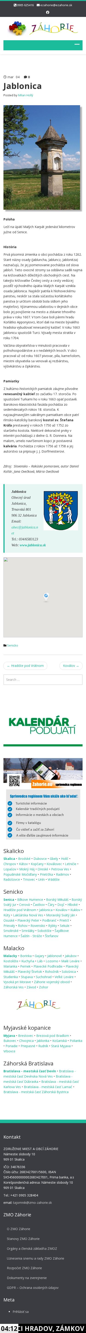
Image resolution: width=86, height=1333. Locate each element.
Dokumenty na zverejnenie (27, 1278)
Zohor (43, 987)
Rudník (43, 1046)
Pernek (25, 966)
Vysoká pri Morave (17, 982)
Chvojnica (27, 1040)
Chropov (10, 864)
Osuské (9, 920)
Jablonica (46, 910)
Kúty (7, 915)
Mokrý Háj (27, 869)
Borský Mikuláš (57, 899)
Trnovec (29, 879)
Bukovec (10, 1040)
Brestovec (26, 1035)
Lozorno (52, 961)
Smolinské (11, 930)
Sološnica (69, 971)
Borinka (26, 956)
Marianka (10, 966)
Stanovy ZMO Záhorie (23, 1238)
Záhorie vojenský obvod (52, 982)
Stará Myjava (61, 1046)
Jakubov (71, 956)
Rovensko (38, 925)
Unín (42, 879)
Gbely (54, 858)
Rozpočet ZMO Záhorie (24, 1268)
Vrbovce (9, 1051)
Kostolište (11, 961)
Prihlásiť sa (21, 1311)
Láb (40, 961)
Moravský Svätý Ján (61, 915)
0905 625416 (25, 5)
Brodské (24, 858)
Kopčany (37, 864)
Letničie (71, 864)
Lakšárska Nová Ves (28, 915)
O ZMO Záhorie (18, 1229)
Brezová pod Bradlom (53, 1035)
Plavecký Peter (28, 920)
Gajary (40, 956)
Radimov (63, 874)
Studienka (11, 977)
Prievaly (9, 925)
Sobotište (45, 930)
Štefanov (51, 936)
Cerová (25, 904)
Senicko (12, 645)
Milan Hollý (25, 95)
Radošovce (12, 879)
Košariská (60, 1040)
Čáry (51, 904)
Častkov (39, 904)
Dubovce (40, 858)
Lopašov (10, 869)
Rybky (53, 925)
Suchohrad (44, 977)
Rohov (23, 925)
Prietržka (47, 874)
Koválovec (55, 864)
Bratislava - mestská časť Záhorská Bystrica (36, 1092)
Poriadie (12, 1046)
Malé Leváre (70, 961)
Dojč (61, 904)
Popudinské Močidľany (20, 874)
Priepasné (28, 1046)
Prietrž (64, 920)
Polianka (76, 1040)
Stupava (27, 977)
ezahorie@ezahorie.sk (56, 5)
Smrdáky (28, 930)
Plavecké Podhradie (48, 966)
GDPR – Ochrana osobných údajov (32, 1287)
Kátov (24, 864)
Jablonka (43, 1040)
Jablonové (55, 956)
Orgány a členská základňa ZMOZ (32, 1248)
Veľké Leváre (65, 977)
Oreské (43, 869)
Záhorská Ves (14, 987)
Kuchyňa (28, 961)
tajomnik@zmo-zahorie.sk (32, 1202)
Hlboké (73, 904)
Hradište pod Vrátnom (25, 665)
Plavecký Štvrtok (30, 971)
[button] (46, 597)
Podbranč (49, 920)
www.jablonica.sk (33, 545)
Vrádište (54, 879)
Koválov (71, 665)
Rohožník (52, 971)
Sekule (65, 925)
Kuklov (75, 910)
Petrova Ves (60, 869)
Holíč (65, 858)
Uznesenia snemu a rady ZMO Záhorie (35, 1258)
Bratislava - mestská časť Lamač (48, 1087)
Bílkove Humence (30, 899)
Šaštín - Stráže (32, 936)
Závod (32, 987)
